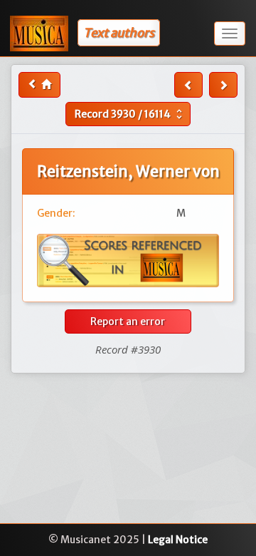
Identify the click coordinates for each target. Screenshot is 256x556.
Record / (130, 114)
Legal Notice (178, 539)
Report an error (127, 321)
